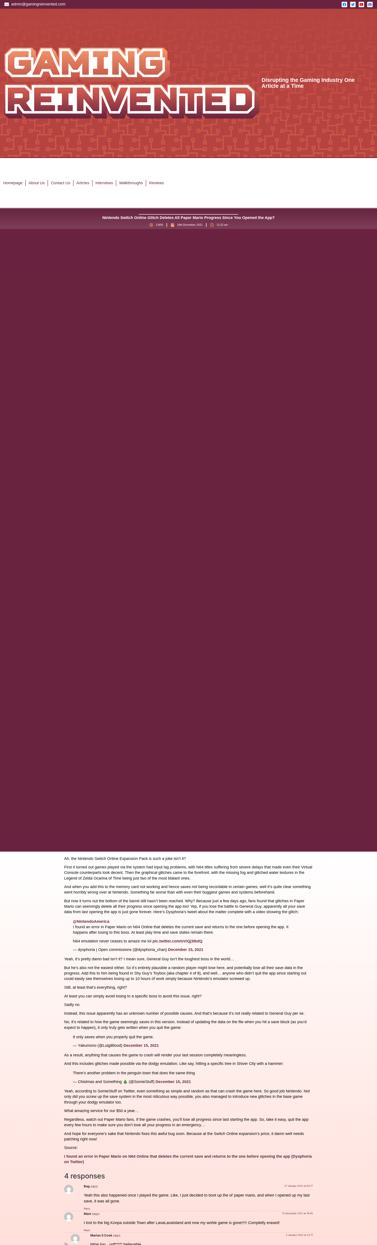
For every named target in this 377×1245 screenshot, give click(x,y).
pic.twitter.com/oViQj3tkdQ (177, 941)
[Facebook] (344, 4)
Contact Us (60, 183)
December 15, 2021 (185, 949)
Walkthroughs (131, 183)
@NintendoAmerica (91, 921)
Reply (87, 1208)
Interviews (104, 183)
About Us (37, 183)
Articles (82, 183)
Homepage (12, 183)
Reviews (156, 183)
